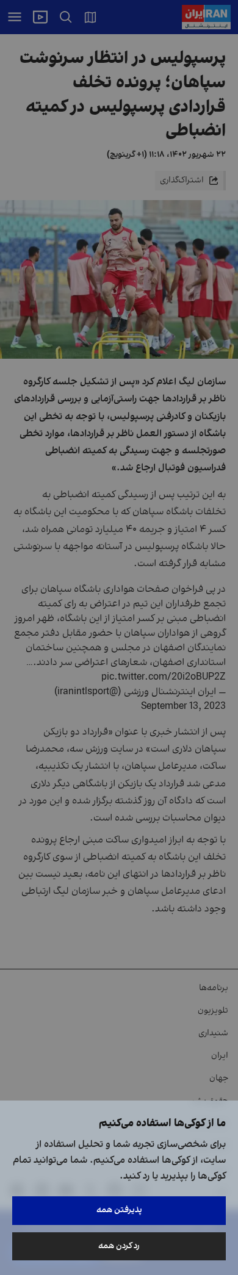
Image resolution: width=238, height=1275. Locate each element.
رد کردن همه (119, 1246)
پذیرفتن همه (119, 1210)
